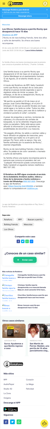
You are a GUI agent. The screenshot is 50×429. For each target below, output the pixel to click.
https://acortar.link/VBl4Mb (20, 186)
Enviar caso (27, 260)
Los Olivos (8, 229)
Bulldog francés (11, 224)
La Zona (7, 393)
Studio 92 (8, 389)
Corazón (30, 379)
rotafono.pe (32, 188)
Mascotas (6, 25)
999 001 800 (29, 181)
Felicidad (30, 389)
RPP (20, 219)
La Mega (30, 384)
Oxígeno (7, 398)
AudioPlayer (9, 384)
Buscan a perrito (35, 219)
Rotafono (8, 219)
